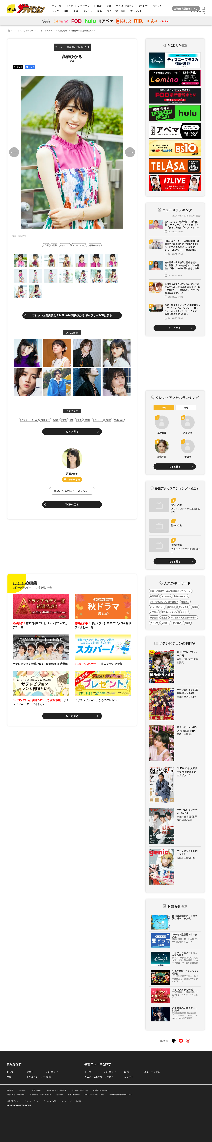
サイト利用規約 (74, 1094)
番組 (75, 11)
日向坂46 (165, 623)
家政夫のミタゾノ (169, 612)
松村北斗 (171, 607)
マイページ (22, 1090)
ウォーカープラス (31, 1101)
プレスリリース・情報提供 (56, 1090)
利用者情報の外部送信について (121, 1094)
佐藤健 (187, 623)
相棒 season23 (181, 596)
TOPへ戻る (72, 504)
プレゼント (136, 11)
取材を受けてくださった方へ (40, 1094)
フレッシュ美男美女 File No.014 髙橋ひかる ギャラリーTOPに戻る (72, 315)
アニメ (29, 1072)
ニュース (56, 6)
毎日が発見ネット (13, 1101)
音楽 (108, 6)
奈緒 (56, 420)
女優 (47, 245)
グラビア (143, 6)
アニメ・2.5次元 (124, 6)
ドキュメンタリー (35, 1076)
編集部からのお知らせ (101, 1090)
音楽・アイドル (152, 1072)
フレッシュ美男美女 (45, 30)
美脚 (109, 420)
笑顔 (55, 245)
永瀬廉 (195, 607)
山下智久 (154, 612)
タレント (87, 11)
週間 (186, 407)
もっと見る (72, 431)
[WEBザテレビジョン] (8, 30)
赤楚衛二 (185, 602)
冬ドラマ (154, 623)
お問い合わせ (36, 1090)
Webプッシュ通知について (94, 1094)
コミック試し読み (116, 11)
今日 (164, 407)
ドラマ (69, 6)
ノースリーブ (80, 245)
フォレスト (184, 607)
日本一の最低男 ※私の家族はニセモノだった (170, 591)
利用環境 (59, 1094)
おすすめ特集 (25, 582)
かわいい (65, 245)
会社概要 (10, 1090)
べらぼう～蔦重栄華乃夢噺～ (184, 617)
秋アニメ (177, 623)
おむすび (185, 612)
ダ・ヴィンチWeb (49, 1101)
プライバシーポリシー (79, 1090)
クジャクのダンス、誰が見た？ (164, 602)
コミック (157, 6)
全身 (88, 420)
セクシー (46, 420)
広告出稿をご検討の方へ (16, 1094)
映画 (99, 6)
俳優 (79, 420)
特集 (66, 11)
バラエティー (85, 6)
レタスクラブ (66, 1101)
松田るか (119, 420)
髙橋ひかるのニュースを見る (71, 491)
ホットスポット (157, 607)
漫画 (99, 11)
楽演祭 (78, 1101)
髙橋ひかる (63, 30)
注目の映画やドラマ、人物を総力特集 (32, 587)
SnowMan (166, 596)
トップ (55, 11)
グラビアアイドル (29, 420)
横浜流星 (154, 596)
